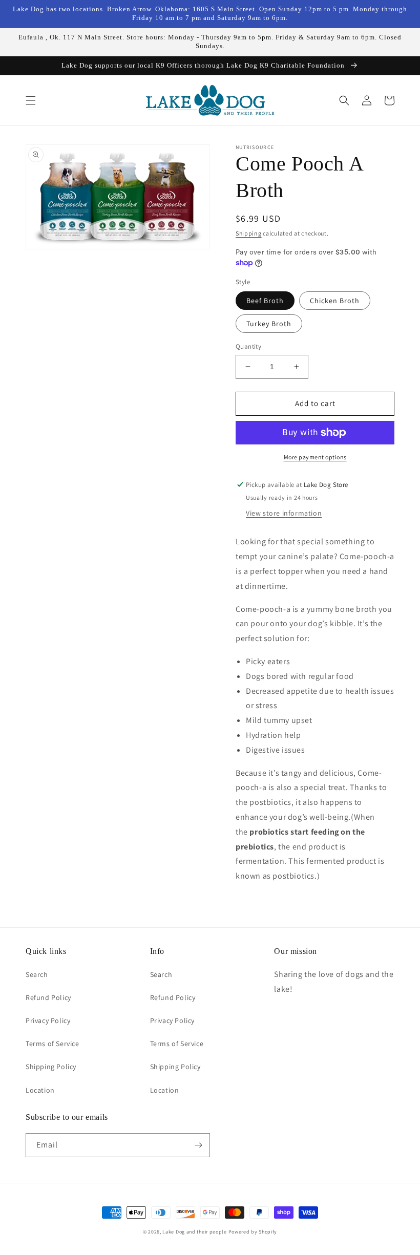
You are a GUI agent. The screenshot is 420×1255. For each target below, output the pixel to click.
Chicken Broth (335, 300)
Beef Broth (265, 300)
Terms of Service (52, 1043)
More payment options (315, 457)
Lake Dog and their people (194, 1231)
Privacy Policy (48, 1020)
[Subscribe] (198, 1145)
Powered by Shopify (253, 1231)
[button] (30, 100)
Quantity (248, 346)
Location (40, 1090)
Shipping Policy (51, 1066)
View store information (284, 513)
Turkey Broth (268, 323)
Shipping (249, 233)
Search (37, 974)
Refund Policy (48, 997)
